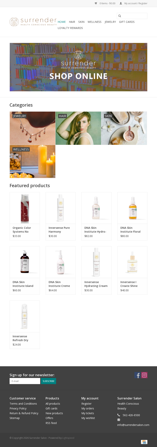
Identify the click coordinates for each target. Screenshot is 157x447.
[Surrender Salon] (33, 22)
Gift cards (127, 22)
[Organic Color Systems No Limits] (25, 208)
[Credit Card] (143, 442)
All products (53, 403)
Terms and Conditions (23, 403)
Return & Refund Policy (24, 413)
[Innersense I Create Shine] (132, 262)
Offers (49, 418)
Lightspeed (68, 438)
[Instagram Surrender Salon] (144, 375)
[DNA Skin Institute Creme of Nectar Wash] (61, 262)
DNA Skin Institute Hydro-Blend (95, 230)
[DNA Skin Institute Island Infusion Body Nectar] (25, 262)
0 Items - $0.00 (107, 3)
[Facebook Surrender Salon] (137, 375)
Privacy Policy (18, 408)
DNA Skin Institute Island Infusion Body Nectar (23, 284)
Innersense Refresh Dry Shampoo (20, 338)
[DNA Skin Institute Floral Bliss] (132, 208)
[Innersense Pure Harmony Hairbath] (61, 208)
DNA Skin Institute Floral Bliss (130, 230)
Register (86, 403)
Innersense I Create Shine (128, 284)
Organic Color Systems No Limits (22, 230)
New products (54, 413)
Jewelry (110, 22)
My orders (87, 408)
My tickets (87, 413)
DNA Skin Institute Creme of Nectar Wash (59, 284)
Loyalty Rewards (70, 28)
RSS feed (51, 423)
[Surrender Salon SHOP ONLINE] (78, 67)
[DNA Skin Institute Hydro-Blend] (96, 208)
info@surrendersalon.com (133, 425)
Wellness (94, 22)
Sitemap (15, 418)
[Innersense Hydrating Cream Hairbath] (96, 262)
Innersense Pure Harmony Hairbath (59, 230)
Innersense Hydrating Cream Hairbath (96, 284)
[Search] (120, 16)
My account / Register (135, 3)
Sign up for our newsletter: (32, 375)
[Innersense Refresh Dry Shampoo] (25, 316)
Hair (72, 22)
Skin (81, 22)
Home (62, 22)
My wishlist (88, 418)
